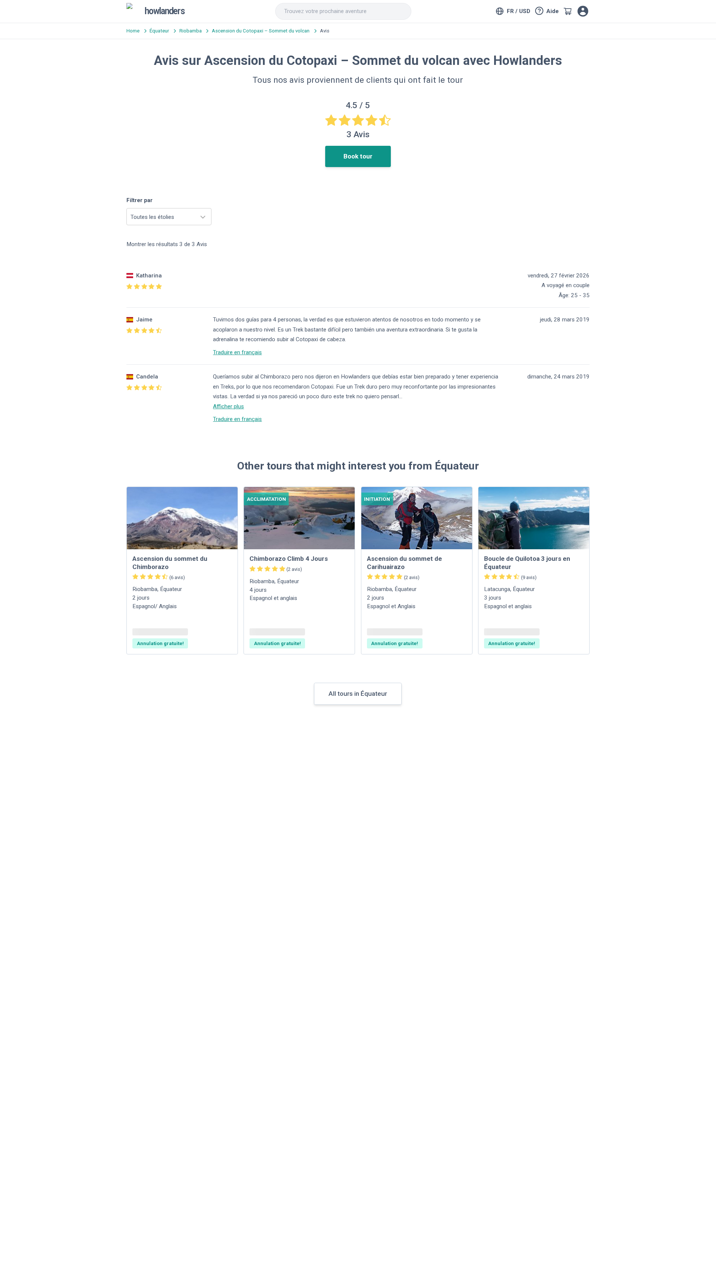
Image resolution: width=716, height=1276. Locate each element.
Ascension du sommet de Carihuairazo (404, 562)
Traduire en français (237, 352)
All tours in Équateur (358, 693)
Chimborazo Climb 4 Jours (288, 558)
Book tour (358, 156)
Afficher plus (228, 406)
